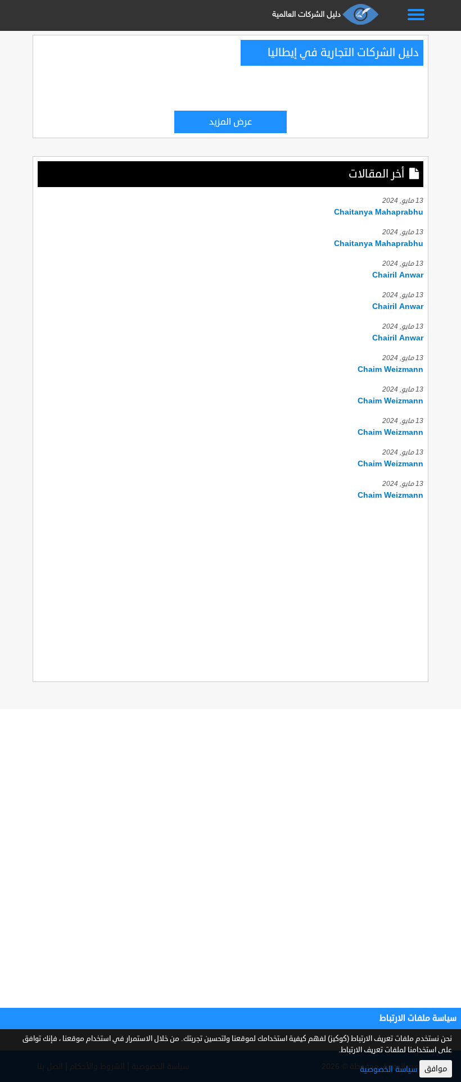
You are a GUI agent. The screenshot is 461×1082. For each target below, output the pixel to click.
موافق (435, 1068)
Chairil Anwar (397, 275)
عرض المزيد (230, 122)
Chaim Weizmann (390, 369)
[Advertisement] (230, 589)
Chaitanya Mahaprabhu (378, 212)
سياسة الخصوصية (388, 1069)
